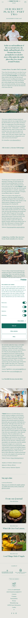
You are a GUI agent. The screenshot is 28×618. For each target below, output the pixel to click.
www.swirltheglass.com (16, 371)
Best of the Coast (14, 526)
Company (14, 596)
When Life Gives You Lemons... (14, 528)
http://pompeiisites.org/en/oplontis (16, 227)
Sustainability (14, 598)
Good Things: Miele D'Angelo (14, 556)
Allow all (14, 325)
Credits (14, 607)
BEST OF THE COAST (16, 18)
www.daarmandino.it (15, 140)
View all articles (14, 501)
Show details (21, 320)
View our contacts (14, 579)
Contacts (14, 594)
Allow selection (14, 331)
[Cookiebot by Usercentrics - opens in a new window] (20, 280)
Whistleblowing (14, 603)
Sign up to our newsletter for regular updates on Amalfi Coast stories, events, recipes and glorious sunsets (13, 486)
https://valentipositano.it (17, 458)
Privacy (14, 601)
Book (25, 2)
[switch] (24, 307)
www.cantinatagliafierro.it (19, 369)
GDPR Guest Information (14, 605)
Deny (14, 336)
